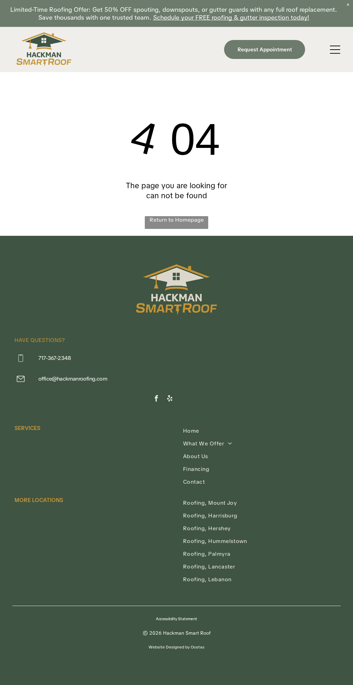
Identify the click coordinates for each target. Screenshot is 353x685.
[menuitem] (261, 430)
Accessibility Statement (176, 619)
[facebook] (156, 399)
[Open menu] (335, 49)
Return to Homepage (177, 219)
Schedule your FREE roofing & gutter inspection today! (231, 17)
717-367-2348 (54, 358)
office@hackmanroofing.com (72, 378)
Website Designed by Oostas (176, 647)
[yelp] (170, 399)
